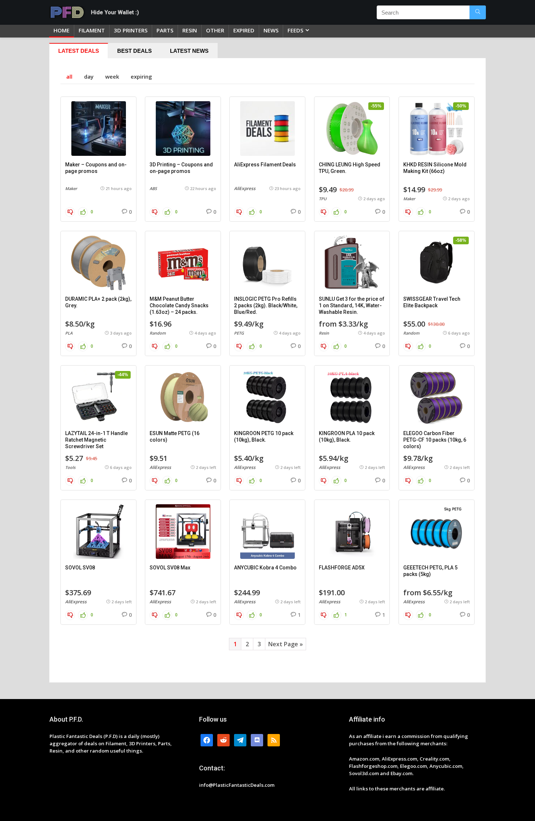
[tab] (78, 50)
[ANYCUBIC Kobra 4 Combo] (267, 531)
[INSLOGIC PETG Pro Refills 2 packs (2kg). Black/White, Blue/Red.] (267, 263)
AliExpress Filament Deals (265, 164)
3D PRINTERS (130, 30)
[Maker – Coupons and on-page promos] (98, 128)
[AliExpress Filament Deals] (267, 128)
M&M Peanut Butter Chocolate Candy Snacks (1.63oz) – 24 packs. (179, 305)
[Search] (477, 12)
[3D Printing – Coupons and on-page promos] (183, 128)
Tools (70, 467)
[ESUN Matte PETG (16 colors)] (183, 397)
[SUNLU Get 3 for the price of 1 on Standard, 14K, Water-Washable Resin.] (352, 263)
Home (62, 30)
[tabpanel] (267, 370)
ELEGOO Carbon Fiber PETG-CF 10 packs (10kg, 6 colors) (434, 439)
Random (158, 333)
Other (215, 30)
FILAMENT (92, 30)
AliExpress (244, 188)
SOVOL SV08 (80, 568)
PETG (239, 333)
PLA (68, 333)
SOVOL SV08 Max (170, 568)
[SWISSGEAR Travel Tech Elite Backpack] (436, 263)
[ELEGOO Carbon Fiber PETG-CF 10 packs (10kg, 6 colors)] (436, 397)
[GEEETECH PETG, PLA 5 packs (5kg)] (436, 531)
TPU (322, 198)
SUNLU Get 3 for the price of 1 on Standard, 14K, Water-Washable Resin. (351, 305)
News (270, 30)
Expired (243, 30)
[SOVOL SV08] (98, 531)
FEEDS (295, 30)
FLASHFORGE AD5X (342, 568)
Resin (324, 333)
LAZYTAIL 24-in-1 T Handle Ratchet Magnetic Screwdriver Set (96, 439)
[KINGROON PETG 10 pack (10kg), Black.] (267, 397)
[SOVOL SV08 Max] (183, 531)
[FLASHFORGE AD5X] (352, 531)
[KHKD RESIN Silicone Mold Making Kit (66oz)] (436, 128)
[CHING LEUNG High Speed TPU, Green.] (352, 128)
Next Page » (285, 644)
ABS (153, 188)
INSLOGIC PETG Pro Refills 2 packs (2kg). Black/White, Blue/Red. (265, 305)
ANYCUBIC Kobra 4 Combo (265, 568)
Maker (71, 188)
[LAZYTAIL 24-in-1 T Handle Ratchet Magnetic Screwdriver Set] (98, 397)
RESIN (189, 30)
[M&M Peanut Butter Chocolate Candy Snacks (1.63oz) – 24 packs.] (183, 263)
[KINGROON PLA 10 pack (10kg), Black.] (352, 397)
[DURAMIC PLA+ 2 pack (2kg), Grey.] (98, 263)
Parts (164, 30)
